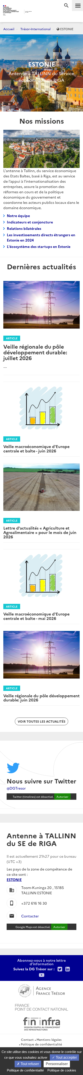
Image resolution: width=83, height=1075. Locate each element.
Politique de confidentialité (41, 1044)
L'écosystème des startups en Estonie (38, 246)
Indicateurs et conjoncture (30, 221)
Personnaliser (57, 1064)
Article (11, 338)
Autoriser (62, 796)
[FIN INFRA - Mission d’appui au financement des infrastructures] (41, 1023)
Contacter (30, 915)
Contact (27, 1039)
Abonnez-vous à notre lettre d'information (41, 961)
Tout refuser (29, 1064)
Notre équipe (18, 215)
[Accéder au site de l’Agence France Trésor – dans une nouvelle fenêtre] (41, 990)
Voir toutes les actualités (41, 721)
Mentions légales (49, 1039)
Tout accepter (66, 1057)
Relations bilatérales (24, 228)
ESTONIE (14, 879)
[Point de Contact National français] (41, 1006)
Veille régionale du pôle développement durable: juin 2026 (41, 698)
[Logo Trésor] (38, 12)
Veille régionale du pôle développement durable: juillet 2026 (35, 352)
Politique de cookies (61, 1070)
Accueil (8, 29)
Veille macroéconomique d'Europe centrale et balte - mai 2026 (36, 616)
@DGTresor (16, 788)
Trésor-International (35, 29)
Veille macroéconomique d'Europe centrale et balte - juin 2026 (36, 449)
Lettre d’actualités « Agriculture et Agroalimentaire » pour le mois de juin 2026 (39, 532)
